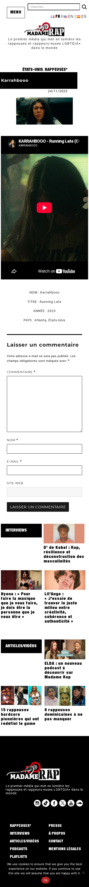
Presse (55, 826)
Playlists (18, 857)
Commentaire (21, 372)
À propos (57, 834)
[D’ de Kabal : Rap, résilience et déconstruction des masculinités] (64, 533)
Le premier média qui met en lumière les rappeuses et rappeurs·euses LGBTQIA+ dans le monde (44, 43)
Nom (12, 440)
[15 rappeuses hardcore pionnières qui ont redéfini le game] (21, 695)
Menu (15, 12)
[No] (83, 872)
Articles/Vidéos (21, 646)
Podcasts (18, 849)
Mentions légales (65, 849)
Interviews (16, 531)
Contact (56, 842)
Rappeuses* (56, 70)
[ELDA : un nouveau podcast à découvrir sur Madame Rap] (64, 649)
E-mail (14, 461)
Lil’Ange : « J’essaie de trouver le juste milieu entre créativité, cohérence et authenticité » (60, 608)
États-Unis (32, 70)
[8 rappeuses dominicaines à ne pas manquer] (64, 695)
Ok (46, 880)
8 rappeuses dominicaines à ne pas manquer (63, 714)
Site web (15, 483)
